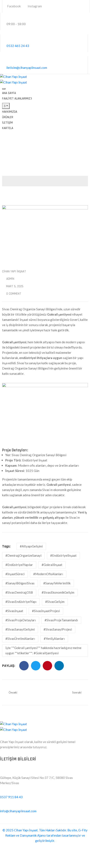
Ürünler (7, 117)
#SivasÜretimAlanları (20, 638)
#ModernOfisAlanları (48, 574)
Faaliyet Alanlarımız (16, 99)
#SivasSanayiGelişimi (20, 629)
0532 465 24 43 (17, 46)
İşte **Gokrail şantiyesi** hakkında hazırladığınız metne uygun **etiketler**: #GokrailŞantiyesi (43, 650)
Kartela (7, 128)
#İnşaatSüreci (14, 574)
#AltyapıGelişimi (31, 546)
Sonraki (76, 692)
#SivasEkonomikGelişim (58, 592)
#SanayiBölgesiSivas (20, 583)
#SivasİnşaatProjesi (46, 611)
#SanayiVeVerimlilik (57, 583)
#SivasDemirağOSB (19, 592)
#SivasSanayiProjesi (58, 629)
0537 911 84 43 (11, 797)
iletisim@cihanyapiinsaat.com (26, 67)
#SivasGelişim (54, 601)
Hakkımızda (9, 112)
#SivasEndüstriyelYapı (20, 601)
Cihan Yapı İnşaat (14, 271)
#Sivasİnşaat (14, 611)
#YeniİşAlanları (54, 638)
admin (10, 279)
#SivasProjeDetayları (20, 620)
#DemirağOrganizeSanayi (23, 555)
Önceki (13, 692)
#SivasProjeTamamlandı (61, 620)
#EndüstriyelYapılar (19, 565)
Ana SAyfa (9, 93)
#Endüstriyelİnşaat (63, 555)
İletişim (7, 123)
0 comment (13, 294)
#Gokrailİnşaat (52, 565)
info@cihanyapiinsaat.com (18, 811)
